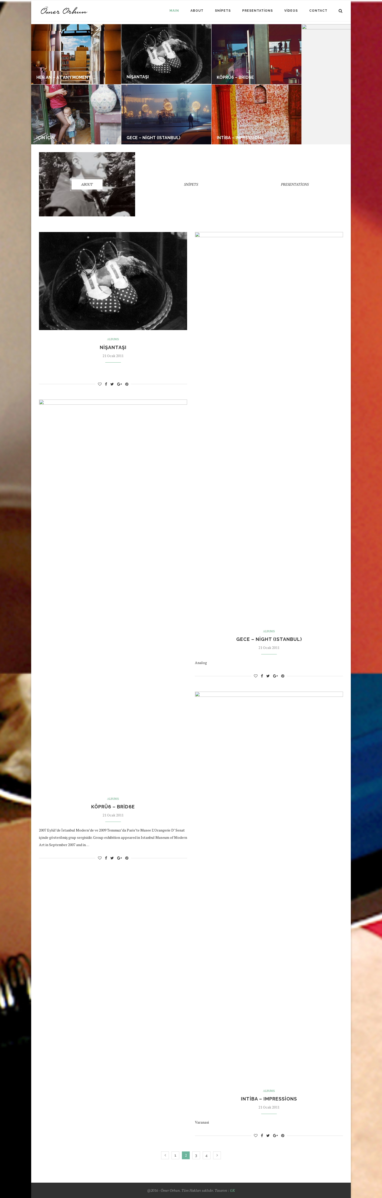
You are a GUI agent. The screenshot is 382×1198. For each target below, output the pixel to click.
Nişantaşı (138, 76)
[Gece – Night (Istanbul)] (166, 87)
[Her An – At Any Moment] (76, 26)
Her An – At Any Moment (63, 77)
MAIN (174, 10)
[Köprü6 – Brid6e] (256, 26)
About (196, 10)
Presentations (257, 10)
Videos (291, 10)
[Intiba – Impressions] (256, 87)
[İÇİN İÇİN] (76, 87)
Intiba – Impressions (240, 137)
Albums (113, 339)
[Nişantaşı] (166, 26)
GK (232, 1190)
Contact (318, 10)
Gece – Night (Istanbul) (153, 137)
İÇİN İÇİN (45, 137)
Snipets (223, 10)
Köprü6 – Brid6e (235, 77)
